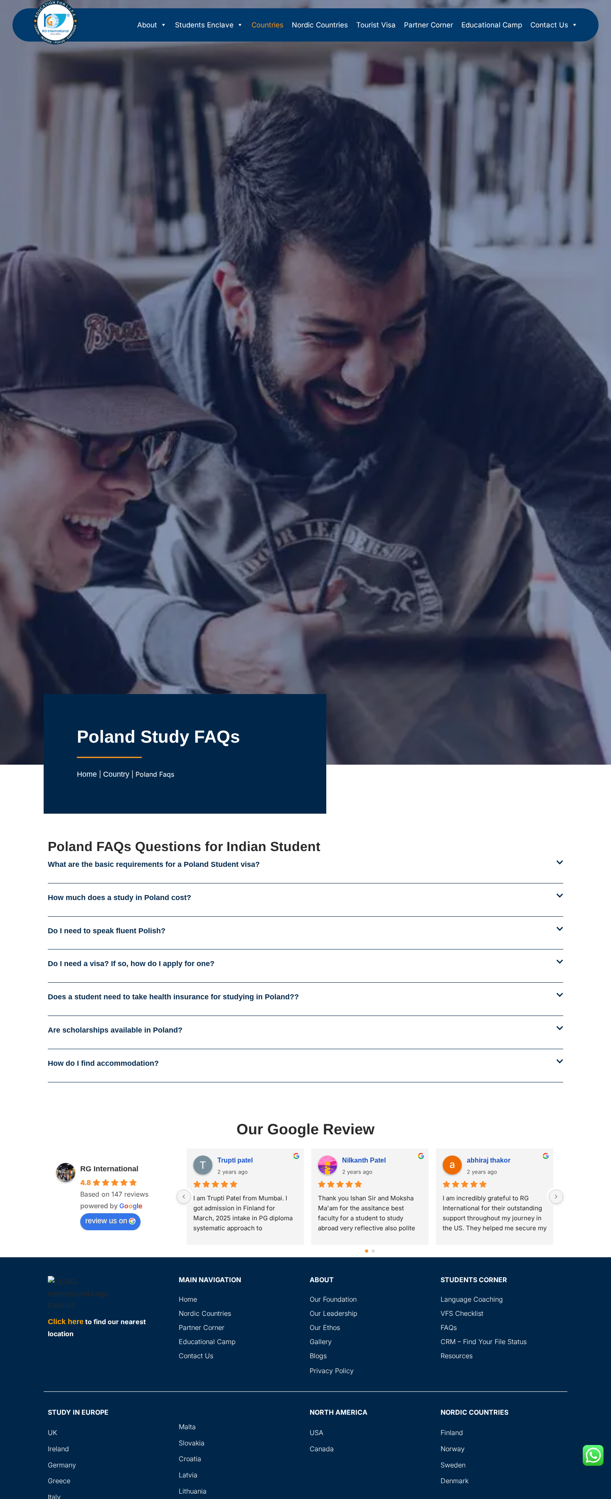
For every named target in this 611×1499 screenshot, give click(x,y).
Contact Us (549, 25)
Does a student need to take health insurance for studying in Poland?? (173, 997)
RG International (109, 1169)
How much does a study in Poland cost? (119, 897)
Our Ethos (325, 1327)
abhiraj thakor (488, 1160)
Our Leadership (333, 1313)
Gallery (321, 1341)
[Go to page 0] (366, 1250)
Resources (457, 1356)
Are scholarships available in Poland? (115, 1030)
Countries (267, 25)
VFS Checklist (462, 1313)
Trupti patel (235, 1160)
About (147, 25)
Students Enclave (204, 25)
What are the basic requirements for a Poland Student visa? (154, 864)
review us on (106, 1221)
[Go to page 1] (373, 1251)
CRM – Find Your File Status (484, 1341)
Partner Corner (428, 25)
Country (116, 774)
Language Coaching (472, 1299)
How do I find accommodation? (103, 1063)
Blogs (318, 1356)
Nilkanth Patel (364, 1160)
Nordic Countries (320, 25)
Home (87, 774)
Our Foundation (333, 1299)
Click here (66, 1321)
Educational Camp (491, 25)
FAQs (449, 1327)
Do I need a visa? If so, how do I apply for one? (131, 963)
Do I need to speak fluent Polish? (106, 931)
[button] (305, 871)
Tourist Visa (376, 25)
